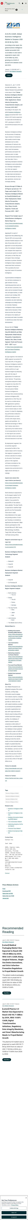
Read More (6, 993)
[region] (14, 1208)
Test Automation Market (15, 821)
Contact (7, 873)
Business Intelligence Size (11, 799)
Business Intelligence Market (12, 793)
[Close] (26, 1198)
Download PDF (6, 891)
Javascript (5, 898)
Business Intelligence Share (12, 802)
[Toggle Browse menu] (22, 10)
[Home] (8, 3)
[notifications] (22, 3)
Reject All (14, 1212)
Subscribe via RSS (7, 893)
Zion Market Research (15, 71)
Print (3, 888)
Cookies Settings (14, 1208)
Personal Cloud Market (14, 828)
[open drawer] (25, 3)
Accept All (14, 1217)
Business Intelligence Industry (12, 796)
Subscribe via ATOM (8, 896)
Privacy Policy (14, 1205)
